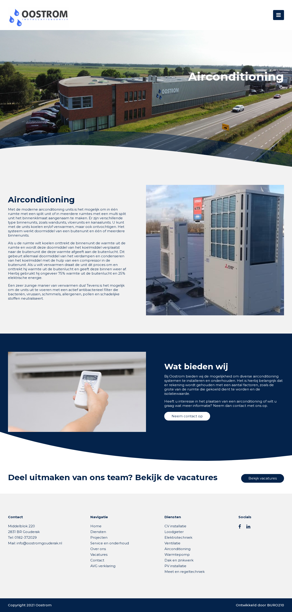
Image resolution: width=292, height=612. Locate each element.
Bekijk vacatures (262, 478)
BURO (275, 605)
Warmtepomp (177, 554)
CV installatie (175, 526)
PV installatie (175, 566)
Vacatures (98, 554)
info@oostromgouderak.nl (39, 543)
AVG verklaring (102, 566)
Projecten (98, 537)
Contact (97, 560)
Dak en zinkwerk (178, 560)
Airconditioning (177, 549)
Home (96, 526)
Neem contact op (187, 416)
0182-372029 (26, 537)
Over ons (98, 549)
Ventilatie (172, 543)
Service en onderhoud (109, 543)
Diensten (98, 532)
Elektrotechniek (178, 537)
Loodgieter (174, 532)
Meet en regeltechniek (184, 571)
